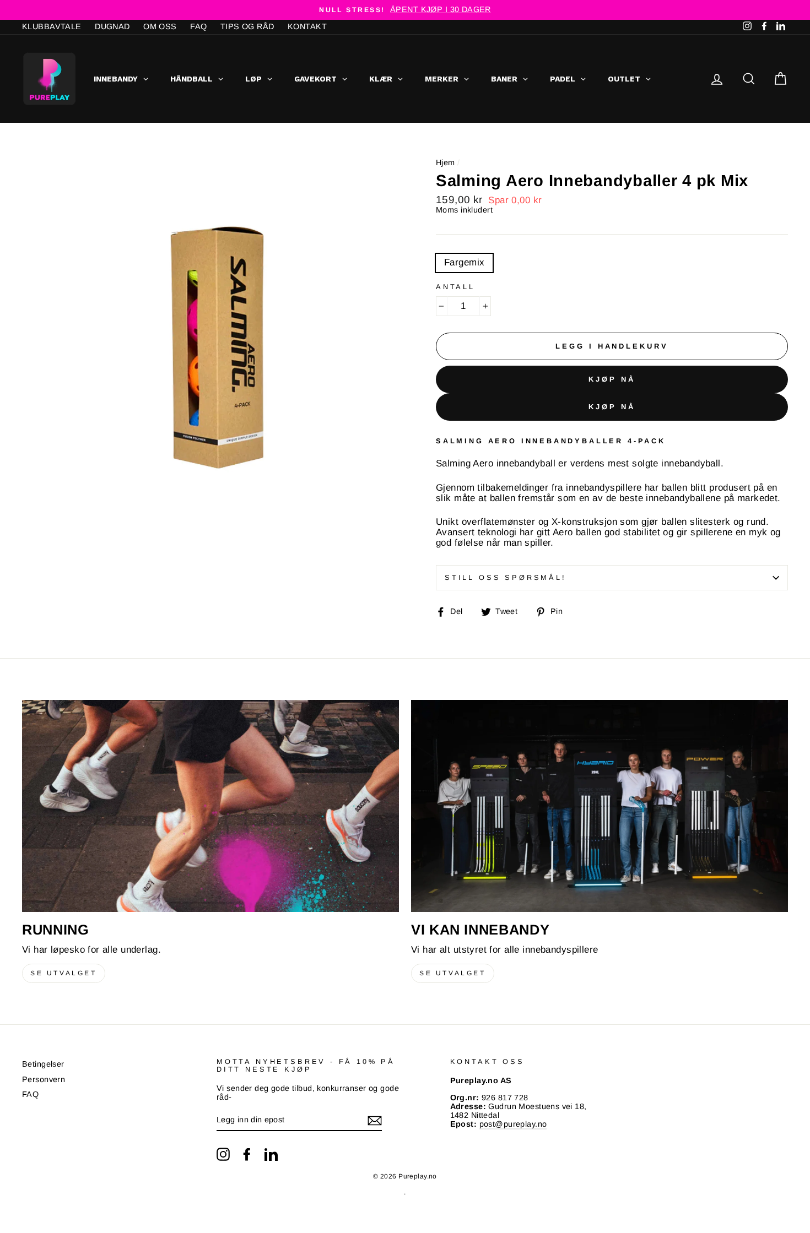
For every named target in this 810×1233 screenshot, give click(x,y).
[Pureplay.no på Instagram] (223, 1154)
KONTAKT (307, 26)
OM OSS (160, 26)
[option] (405, 10)
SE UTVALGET (63, 973)
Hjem (445, 162)
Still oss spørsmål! (505, 577)
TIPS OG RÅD (247, 26)
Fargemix (464, 262)
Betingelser (43, 1064)
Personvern (43, 1079)
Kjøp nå (611, 379)
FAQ (198, 26)
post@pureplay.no (513, 1124)
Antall (455, 287)
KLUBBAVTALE (52, 26)
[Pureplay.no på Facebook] (246, 1154)
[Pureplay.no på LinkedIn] (271, 1154)
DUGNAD (112, 26)
